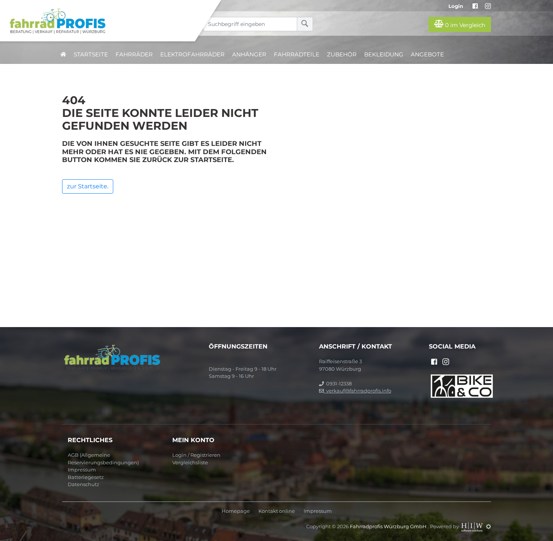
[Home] (103, 21)
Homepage (236, 511)
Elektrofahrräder (192, 54)
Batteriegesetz (86, 477)
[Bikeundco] (462, 385)
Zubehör (342, 54)
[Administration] (488, 526)
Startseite (91, 54)
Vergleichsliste (190, 462)
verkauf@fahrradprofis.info (357, 391)
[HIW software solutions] (472, 526)
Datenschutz (83, 484)
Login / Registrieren (196, 455)
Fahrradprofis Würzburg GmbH (389, 526)
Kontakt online (276, 511)
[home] (63, 54)
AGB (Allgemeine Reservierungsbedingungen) (103, 458)
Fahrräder (134, 54)
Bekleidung (383, 54)
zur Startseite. (87, 186)
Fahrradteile (296, 54)
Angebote (427, 54)
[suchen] (305, 24)
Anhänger (249, 54)
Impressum (82, 470)
